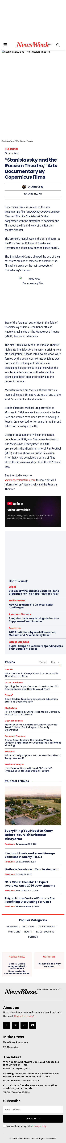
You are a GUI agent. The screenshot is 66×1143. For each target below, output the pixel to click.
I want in (31, 1118)
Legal (12, 587)
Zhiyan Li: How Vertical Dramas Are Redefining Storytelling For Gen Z (29, 900)
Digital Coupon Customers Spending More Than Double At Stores (36, 647)
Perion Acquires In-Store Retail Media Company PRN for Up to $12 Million (32, 713)
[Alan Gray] (25, 187)
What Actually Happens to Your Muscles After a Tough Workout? (33, 757)
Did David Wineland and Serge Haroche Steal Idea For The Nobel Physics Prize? (34, 592)
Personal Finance (20, 614)
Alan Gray (37, 186)
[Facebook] (6, 1025)
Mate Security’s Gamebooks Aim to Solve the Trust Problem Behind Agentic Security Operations (31, 727)
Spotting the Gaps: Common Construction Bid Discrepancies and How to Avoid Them (31, 688)
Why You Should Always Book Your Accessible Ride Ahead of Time (31, 675)
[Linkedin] (24, 1025)
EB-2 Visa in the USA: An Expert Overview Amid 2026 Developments (30, 884)
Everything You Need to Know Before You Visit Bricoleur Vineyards (29, 834)
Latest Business (19, 642)
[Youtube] (32, 1025)
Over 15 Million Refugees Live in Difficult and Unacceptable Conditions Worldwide (16, 969)
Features (11, 149)
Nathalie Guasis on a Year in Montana (31, 869)
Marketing (11, 708)
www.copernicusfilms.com (20, 480)
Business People (14, 764)
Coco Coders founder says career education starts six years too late (31, 700)
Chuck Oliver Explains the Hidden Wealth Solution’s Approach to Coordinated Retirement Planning (33, 742)
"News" (9, 695)
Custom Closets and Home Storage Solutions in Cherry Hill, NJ (30, 855)
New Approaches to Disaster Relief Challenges (31, 606)
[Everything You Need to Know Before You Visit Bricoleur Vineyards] (33, 805)
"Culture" (43, 662)
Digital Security (14, 721)
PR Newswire (10, 1047)
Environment (17, 600)
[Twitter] (15, 1025)
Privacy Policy (39, 1126)
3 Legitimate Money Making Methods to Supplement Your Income (34, 620)
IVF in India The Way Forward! (49, 965)
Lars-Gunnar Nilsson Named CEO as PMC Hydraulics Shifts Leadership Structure (28, 770)
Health (9, 670)
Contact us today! (24, 1016)
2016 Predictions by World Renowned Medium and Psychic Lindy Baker (32, 634)
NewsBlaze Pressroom (15, 1042)
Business (10, 751)
